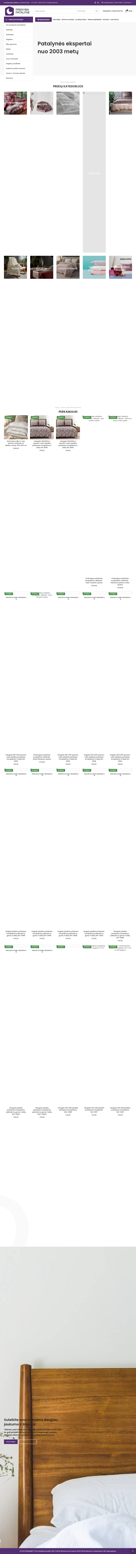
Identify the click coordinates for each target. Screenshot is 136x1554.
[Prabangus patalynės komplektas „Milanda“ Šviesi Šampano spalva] (42, 672)
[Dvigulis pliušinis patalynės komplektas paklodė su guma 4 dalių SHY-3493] (68, 848)
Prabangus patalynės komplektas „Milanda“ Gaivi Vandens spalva (94, 580)
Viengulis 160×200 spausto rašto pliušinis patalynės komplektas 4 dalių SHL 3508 (15, 758)
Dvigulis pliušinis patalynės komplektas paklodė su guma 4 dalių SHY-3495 (15, 933)
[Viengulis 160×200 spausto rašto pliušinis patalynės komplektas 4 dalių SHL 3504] (68, 672)
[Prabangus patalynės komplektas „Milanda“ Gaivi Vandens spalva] (94, 495)
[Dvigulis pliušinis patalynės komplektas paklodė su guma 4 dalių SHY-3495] (16, 848)
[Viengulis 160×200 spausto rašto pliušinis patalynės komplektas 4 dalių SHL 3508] (16, 672)
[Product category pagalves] (94, 172)
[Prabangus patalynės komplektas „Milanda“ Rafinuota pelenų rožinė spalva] (120, 495)
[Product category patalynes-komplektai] (15, 103)
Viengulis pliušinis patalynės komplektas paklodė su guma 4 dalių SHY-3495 (120, 934)
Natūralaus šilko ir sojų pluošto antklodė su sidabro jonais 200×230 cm (16, 443)
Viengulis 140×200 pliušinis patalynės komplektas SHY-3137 (94, 1110)
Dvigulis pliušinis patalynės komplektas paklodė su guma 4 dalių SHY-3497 (94, 933)
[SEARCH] (96, 11)
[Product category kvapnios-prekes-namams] (120, 267)
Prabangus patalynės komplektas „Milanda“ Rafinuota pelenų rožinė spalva (120, 581)
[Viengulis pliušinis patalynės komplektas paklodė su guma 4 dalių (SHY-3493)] (42, 1025)
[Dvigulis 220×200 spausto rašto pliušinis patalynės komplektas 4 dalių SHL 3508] (94, 672)
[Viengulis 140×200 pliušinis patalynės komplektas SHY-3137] (94, 1025)
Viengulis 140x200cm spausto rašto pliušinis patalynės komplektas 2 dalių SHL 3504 (68, 444)
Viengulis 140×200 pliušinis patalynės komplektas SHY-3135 (120, 1110)
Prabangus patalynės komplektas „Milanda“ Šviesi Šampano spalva (42, 757)
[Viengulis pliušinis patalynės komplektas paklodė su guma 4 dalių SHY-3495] (120, 848)
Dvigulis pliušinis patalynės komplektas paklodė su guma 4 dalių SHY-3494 (42, 933)
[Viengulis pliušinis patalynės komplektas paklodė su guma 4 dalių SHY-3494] (16, 1025)
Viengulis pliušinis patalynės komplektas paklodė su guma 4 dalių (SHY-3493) (42, 1111)
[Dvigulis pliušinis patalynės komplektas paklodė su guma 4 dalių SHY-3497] (94, 848)
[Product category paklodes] (41, 103)
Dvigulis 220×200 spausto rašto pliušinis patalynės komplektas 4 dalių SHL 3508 (94, 758)
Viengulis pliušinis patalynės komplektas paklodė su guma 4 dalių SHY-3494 (16, 1111)
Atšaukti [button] (133, 1551)
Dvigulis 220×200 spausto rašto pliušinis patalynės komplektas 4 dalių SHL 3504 (120, 758)
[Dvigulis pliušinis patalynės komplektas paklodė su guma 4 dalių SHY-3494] (42, 848)
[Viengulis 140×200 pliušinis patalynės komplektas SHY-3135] (120, 1025)
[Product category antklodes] (67, 103)
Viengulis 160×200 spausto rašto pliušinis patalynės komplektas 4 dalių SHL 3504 (68, 758)
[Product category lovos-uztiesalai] (67, 267)
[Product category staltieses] (41, 267)
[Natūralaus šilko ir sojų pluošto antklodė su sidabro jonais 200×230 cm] (16, 427)
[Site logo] (17, 11)
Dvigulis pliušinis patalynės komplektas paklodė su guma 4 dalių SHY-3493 (68, 933)
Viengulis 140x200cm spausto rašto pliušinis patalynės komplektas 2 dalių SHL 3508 (41, 444)
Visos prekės (10, 1442)
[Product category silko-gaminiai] (120, 103)
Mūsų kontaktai (28, 1442)
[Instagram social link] (97, 2)
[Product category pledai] (15, 267)
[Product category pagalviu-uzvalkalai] (94, 267)
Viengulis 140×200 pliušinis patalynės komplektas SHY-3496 (68, 1110)
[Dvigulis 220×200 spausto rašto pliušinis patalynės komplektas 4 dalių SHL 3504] (120, 672)
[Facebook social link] (95, 2)
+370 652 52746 (24, 3)
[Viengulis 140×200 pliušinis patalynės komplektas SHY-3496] (68, 1025)
